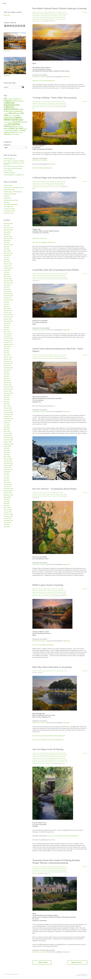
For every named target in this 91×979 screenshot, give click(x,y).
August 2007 (7, 471)
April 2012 (6, 353)
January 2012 (7, 359)
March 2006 (7, 507)
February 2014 (8, 310)
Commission (62, 868)
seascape (10, 130)
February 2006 (8, 509)
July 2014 (6, 302)
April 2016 (6, 274)
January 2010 (7, 410)
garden (10, 115)
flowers (18, 113)
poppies (25, 128)
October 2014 (7, 297)
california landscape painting (45, 15)
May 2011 (6, 376)
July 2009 (6, 423)
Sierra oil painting (54, 106)
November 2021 (8, 227)
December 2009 (8, 412)
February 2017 (8, 264)
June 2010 (7, 399)
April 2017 (6, 259)
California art (54, 12)
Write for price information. (39, 160)
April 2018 (6, 249)
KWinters (63, 17)
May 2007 (6, 478)
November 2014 (8, 295)
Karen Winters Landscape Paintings (14, 161)
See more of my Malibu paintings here (43, 644)
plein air (7, 128)
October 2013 (7, 319)
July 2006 (6, 499)
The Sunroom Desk (9, 208)
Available (34, 12)
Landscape (34, 19)
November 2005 (8, 516)
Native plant (54, 760)
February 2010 (8, 408)
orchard (64, 494)
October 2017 (7, 255)
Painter (66, 760)
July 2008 (6, 448)
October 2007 (7, 467)
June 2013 (7, 325)
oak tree (24, 122)
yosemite (16, 134)
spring (54, 186)
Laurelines (7, 196)
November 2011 (8, 363)
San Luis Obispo (62, 761)
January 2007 (7, 486)
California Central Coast (61, 12)
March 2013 (7, 331)
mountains (16, 122)
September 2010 (8, 393)
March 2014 (7, 308)
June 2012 (7, 348)
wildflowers (58, 186)
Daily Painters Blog (9, 189)
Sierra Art (43, 106)
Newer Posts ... (77, 962)
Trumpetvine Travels (9, 211)
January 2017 (7, 266)
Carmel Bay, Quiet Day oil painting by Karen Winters (55, 270)
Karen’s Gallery (8, 170)
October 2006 (7, 493)
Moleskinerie (7, 198)
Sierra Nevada (47, 106)
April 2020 (6, 234)
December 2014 (8, 293)
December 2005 (8, 514)
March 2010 (7, 406)
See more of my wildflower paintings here (44, 242)
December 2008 (8, 437)
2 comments (85, 12)
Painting (45, 19)
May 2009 (6, 427)
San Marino (50, 496)
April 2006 (6, 505)
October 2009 (7, 416)
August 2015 (7, 285)
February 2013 (8, 333)
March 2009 (7, 431)
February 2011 (8, 382)
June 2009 (7, 425)
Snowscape (55, 358)
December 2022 (8, 223)
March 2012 (7, 355)
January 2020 (7, 236)
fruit (45, 494)
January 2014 (7, 312)
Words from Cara (8, 213)
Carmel (54, 275)
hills (18, 116)
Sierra (15, 130)
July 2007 (6, 473)
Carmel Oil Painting (59, 275)
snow (19, 130)
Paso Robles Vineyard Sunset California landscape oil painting (59, 8)
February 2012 (8, 357)
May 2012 (6, 350)
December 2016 (8, 268)
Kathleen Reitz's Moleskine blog (13, 191)
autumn (46, 12)
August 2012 (7, 346)
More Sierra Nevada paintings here (42, 168)
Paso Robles (50, 19)
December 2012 (8, 338)
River (58, 761)
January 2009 (7, 435)
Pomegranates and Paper (11, 200)
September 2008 (8, 444)
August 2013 (7, 323)
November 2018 (8, 244)
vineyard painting (35, 20)
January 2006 (7, 512)
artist (43, 12)
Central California (54, 15)
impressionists (53, 17)
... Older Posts (42, 962)
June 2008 (7, 450)
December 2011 (8, 361)
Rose (33, 873)
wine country (41, 20)
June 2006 (7, 501)
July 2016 (6, 272)
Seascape (62, 278)
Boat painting (46, 670)
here (53, 406)
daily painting (38, 184)
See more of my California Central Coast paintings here (48, 739)
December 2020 (8, 230)
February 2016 (8, 278)
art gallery (39, 273)
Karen (54, 20)
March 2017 (7, 261)
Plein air (51, 278)
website (67, 76)
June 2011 (7, 374)
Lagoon (64, 592)
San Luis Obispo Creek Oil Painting (47, 749)
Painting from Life (39, 761)
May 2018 (6, 247)
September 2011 (8, 367)
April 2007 (6, 480)
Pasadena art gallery (44, 496)
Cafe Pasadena (8, 185)
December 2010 (8, 387)
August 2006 (7, 497)
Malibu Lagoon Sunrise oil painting (47, 585)
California (49, 12)
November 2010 (8, 389)
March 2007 (7, 482)
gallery (44, 277)
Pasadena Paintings (9, 172)
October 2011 (7, 365)
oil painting (42, 19)
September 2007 (8, 469)
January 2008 (7, 461)
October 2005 (7, 518)
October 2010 (7, 391)
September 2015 (8, 283)
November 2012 (8, 340)
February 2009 (8, 433)
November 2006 (8, 490)
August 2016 (7, 270)
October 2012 (7, 342)
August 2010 (7, 395)
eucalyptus (6, 113)
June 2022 (7, 225)
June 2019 (7, 242)
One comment (84, 101)
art (5, 98)
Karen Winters (58, 17)
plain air (37, 358)
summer (60, 19)
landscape (17, 119)
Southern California (56, 496)
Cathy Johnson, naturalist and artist (14, 187)
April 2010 (6, 403)
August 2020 (7, 232)
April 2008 (6, 454)
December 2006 (8, 488)
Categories (7, 145)
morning (33, 871)
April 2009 (6, 429)
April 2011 (6, 378)
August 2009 (7, 420)
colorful (10, 111)
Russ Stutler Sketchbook (11, 204)
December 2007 (8, 463)
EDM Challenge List (9, 158)
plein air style (55, 19)
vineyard (63, 19)
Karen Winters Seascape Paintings (13, 166)
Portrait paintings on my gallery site (13, 174)
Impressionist (47, 17)
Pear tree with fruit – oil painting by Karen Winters (54, 489)
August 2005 (7, 522)
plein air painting (57, 278)
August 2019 (7, 240)
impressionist (9, 118)
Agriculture (38, 12)
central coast (60, 15)
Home (4, 3)
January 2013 (7, 336)
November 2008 (8, 440)
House (39, 870)
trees (16, 132)
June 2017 (7, 257)
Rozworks (6, 202)
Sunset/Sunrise (52, 595)
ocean (6, 124)
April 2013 (6, 329)
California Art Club (52, 181)
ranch (39, 106)
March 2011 (7, 380)
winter (12, 134)
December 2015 (8, 280)
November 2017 (8, 253)
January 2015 (7, 291)
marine (62, 277)
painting (7, 126)
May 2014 (6, 304)
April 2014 (6, 306)
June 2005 (7, 526)
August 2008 (7, 446)
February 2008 (8, 459)
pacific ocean (43, 278)
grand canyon (34, 356)
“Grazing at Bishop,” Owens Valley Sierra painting (54, 97)
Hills (43, 17)
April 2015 (6, 287)
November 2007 (8, 465)
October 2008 (7, 442)
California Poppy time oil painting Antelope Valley (54, 177)
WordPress (84, 975)
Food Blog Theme (83, 974)
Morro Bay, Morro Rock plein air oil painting (51, 667)
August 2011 (7, 370)
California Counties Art (56, 101)
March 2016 (7, 276)
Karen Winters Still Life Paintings (13, 168)
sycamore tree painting (46, 763)
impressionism (62, 758)
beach (41, 588)
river (5, 130)
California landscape (36, 15)
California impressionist (42, 103)
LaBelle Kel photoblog (10, 194)
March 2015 (7, 289)
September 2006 (8, 495)
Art (41, 12)
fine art (37, 17)
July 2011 (6, 372)
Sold (33, 866)
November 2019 (8, 238)
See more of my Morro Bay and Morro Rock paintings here (48, 735)
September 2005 (8, 520)
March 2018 (7, 251)
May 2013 (6, 327)
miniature (10, 122)
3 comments (85, 492)
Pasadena (38, 496)
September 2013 (8, 321)
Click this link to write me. (39, 76)
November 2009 (8, 414)
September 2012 (8, 344)
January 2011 (7, 384)
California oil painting (55, 868)
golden (14, 115)
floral (33, 870)
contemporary (18, 111)
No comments (84, 588)
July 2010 (6, 397)
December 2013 (8, 314)
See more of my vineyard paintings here (43, 80)
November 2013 (8, 317)
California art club (17, 101)
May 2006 (6, 503)
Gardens (48, 494)
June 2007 (7, 476)
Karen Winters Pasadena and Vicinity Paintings (14, 163)
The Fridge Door (8, 206)
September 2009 (8, 418)
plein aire (51, 358)
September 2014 (8, 300)
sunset (12, 132)
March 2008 (7, 456)
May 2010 (6, 401)
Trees (61, 496)
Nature (38, 19)
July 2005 (6, 524)
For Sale (40, 17)
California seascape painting (47, 275)
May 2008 (6, 452)
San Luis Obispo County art (62, 670)
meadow (5, 122)
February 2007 (8, 484)
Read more (7, 15)
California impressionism (61, 181)
